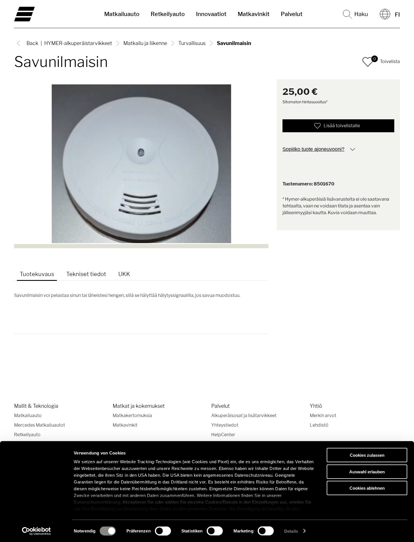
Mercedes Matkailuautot (39, 425)
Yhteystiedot (224, 425)
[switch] (163, 530)
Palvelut (291, 14)
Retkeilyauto (168, 14)
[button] (367, 62)
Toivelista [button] (390, 61)
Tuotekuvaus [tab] (37, 274)
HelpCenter (223, 434)
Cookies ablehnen (367, 488)
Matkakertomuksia (132, 415)
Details (291, 530)
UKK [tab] (124, 274)
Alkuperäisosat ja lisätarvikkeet (244, 415)
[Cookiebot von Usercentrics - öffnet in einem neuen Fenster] (36, 531)
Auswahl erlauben (367, 471)
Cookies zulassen (367, 455)
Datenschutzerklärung (97, 502)
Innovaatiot (211, 14)
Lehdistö (319, 425)
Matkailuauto (121, 14)
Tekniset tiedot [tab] (86, 274)
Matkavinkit (254, 14)
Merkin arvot (323, 415)
